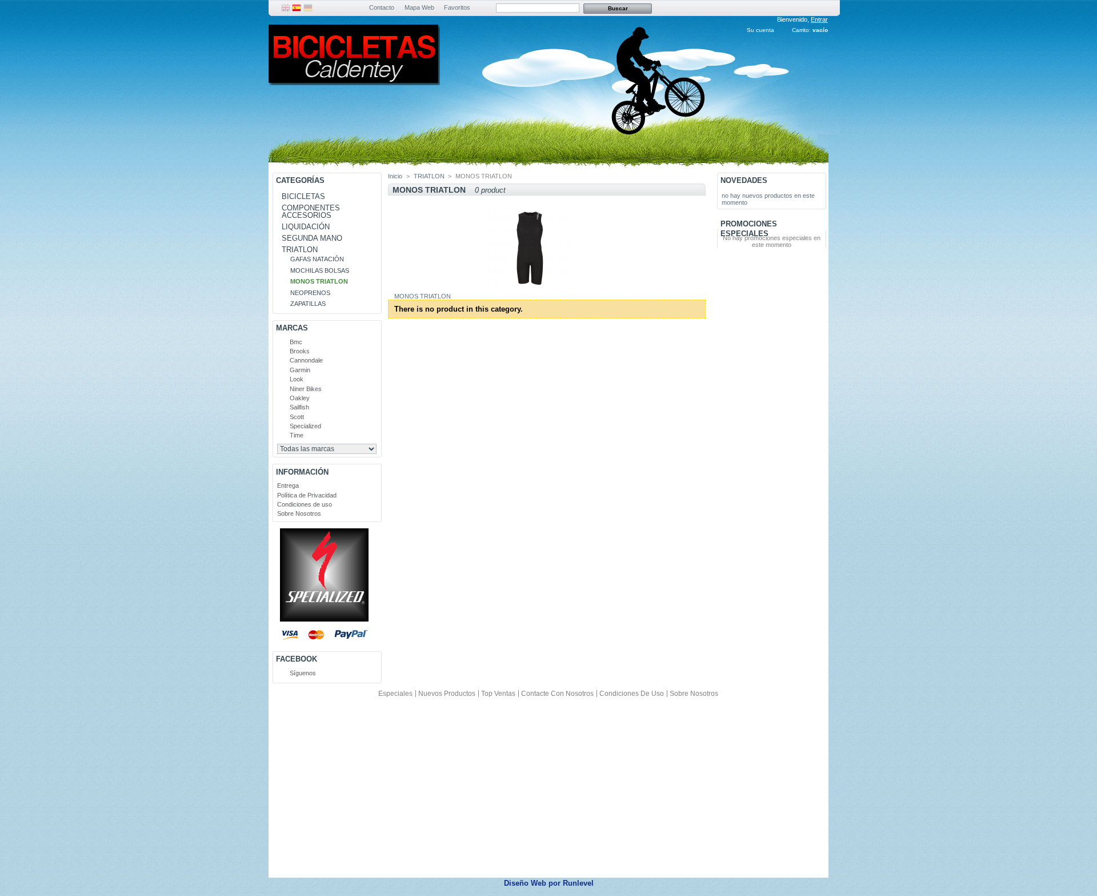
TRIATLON (300, 249)
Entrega (288, 485)
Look (296, 379)
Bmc (296, 342)
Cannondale (306, 360)
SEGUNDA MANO (312, 238)
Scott (297, 416)
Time (296, 435)
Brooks (300, 351)
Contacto (381, 7)
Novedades (743, 180)
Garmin (300, 370)
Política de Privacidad (307, 495)
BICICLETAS (303, 196)
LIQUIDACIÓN (306, 226)
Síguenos (303, 673)
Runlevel (578, 883)
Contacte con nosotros (557, 694)
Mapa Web (419, 7)
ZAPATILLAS (308, 303)
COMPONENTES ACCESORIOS (311, 212)
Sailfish (299, 407)
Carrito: (801, 30)
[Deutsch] (308, 10)
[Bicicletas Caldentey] (354, 81)
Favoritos (457, 7)
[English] (285, 10)
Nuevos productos (446, 694)
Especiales (395, 694)
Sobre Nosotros (299, 513)
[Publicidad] (324, 619)
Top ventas (498, 694)
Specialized (305, 426)
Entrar (819, 19)
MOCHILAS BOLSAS (319, 270)
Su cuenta (760, 30)
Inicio (395, 176)
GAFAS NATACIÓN (317, 259)
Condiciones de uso (304, 504)
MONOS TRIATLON (319, 281)
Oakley (300, 398)
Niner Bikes (306, 388)
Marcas (292, 328)
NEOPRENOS (310, 292)
